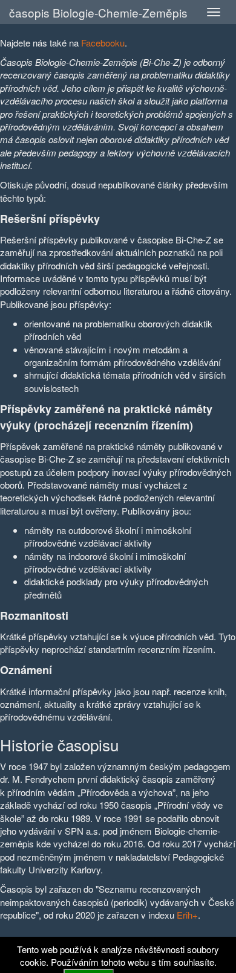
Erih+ (187, 914)
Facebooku (103, 42)
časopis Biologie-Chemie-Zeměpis (98, 12)
